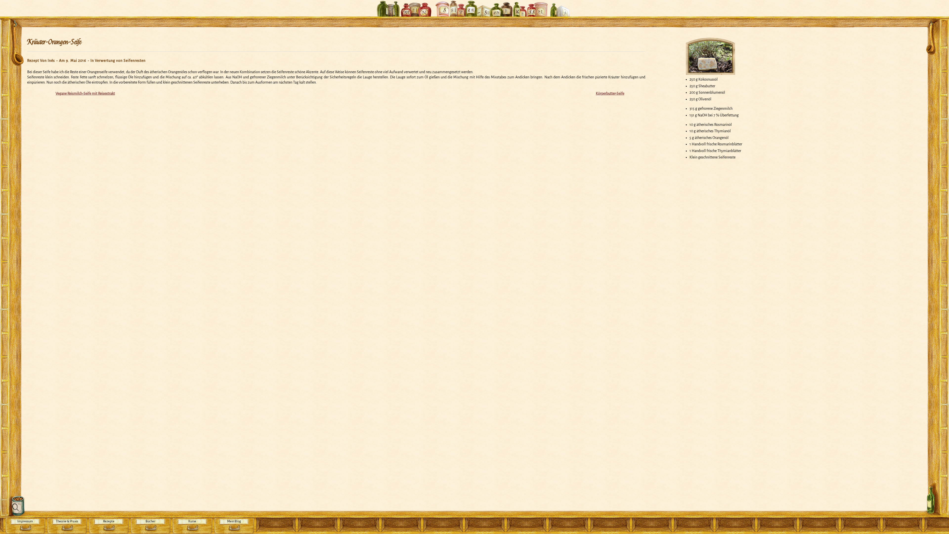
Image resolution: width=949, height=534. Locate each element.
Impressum (25, 521)
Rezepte (108, 521)
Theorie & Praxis (67, 521)
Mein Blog (234, 521)
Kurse (192, 521)
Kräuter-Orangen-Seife (54, 42)
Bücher (150, 521)
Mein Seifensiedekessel (474, 6)
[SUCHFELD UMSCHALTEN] (16, 506)
